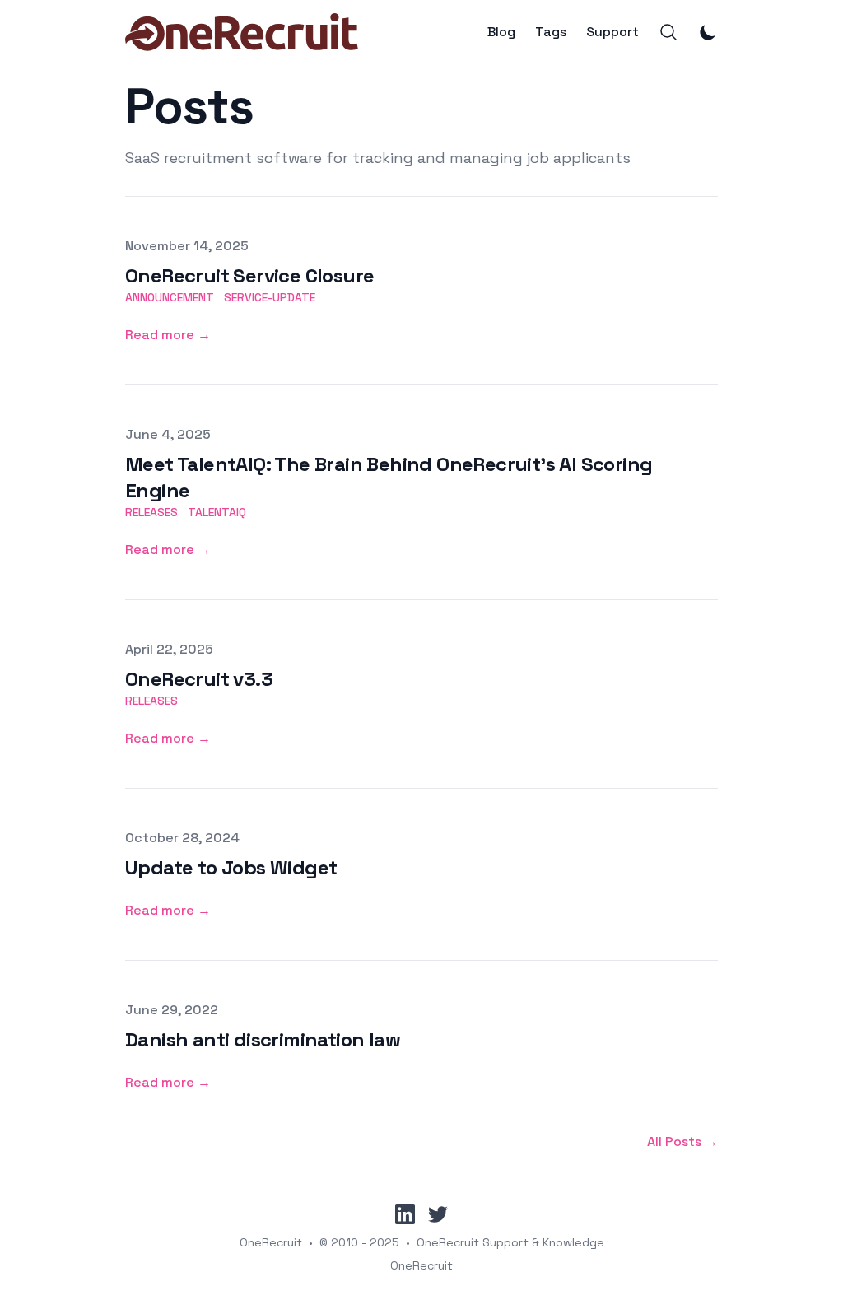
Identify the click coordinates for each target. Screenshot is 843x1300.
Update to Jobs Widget (231, 867)
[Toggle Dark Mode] (708, 32)
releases (151, 512)
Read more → (168, 334)
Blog (501, 32)
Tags (550, 32)
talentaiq (217, 512)
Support (612, 32)
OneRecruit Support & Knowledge (510, 1242)
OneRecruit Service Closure (249, 275)
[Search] (668, 32)
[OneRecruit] (241, 32)
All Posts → (682, 1141)
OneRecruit (271, 1242)
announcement (169, 297)
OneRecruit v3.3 (198, 679)
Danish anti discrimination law (262, 1039)
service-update (269, 297)
